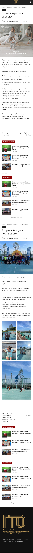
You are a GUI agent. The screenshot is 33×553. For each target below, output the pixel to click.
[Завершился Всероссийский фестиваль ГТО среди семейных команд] (6, 148)
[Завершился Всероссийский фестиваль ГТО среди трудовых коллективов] (6, 157)
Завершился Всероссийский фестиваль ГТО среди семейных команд (21, 147)
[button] (3, 2)
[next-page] (6, 172)
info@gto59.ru (9, 21)
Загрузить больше (16, 217)
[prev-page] (3, 172)
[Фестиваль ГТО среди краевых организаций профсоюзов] (6, 166)
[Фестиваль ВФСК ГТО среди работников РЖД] (6, 211)
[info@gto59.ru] (3, 21)
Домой (3, 7)
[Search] (30, 2)
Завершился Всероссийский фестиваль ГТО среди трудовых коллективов (21, 157)
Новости (9, 7)
